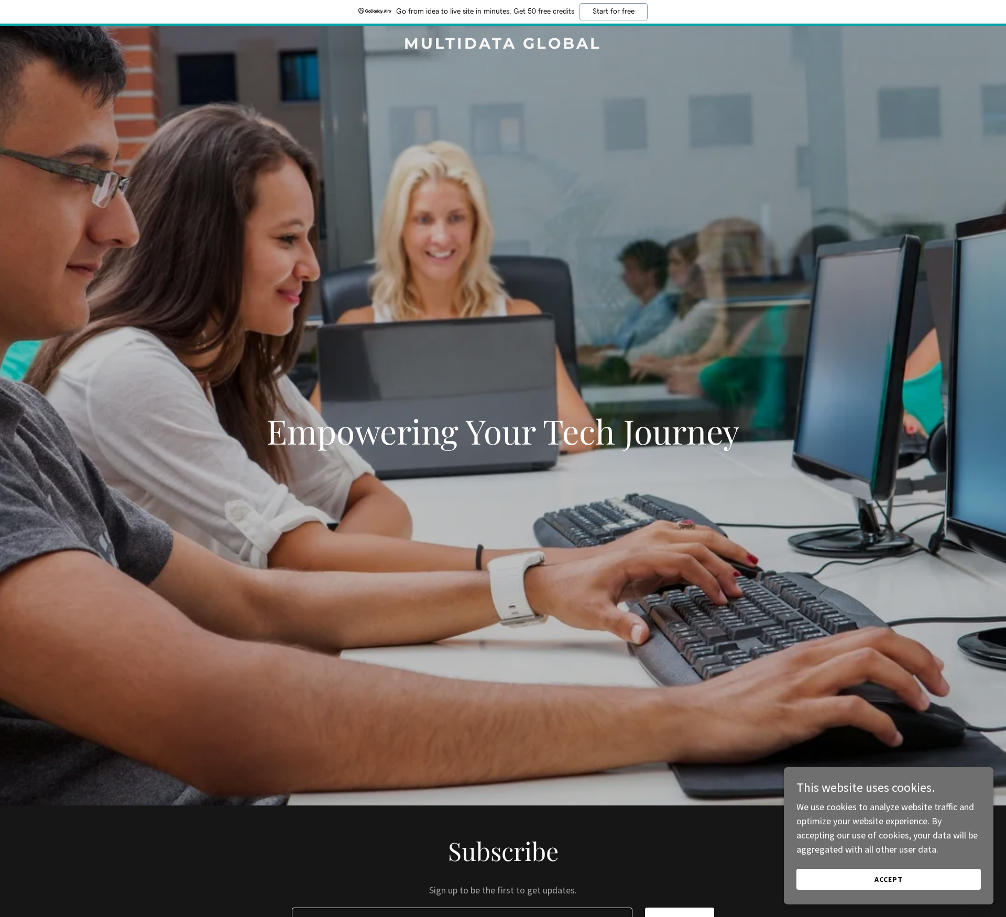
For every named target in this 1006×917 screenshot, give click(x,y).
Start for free (614, 11)
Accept (888, 879)
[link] (503, 45)
